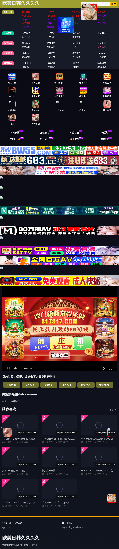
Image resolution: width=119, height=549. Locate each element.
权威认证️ (74, 132)
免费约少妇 (86, 385)
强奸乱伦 (76, 43)
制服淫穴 (26, 43)
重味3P (26, 53)
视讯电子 (44, 139)
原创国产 (26, 37)
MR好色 (76, 67)
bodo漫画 (101, 63)
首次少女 (51, 57)
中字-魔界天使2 (49, 470)
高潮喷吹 (76, 57)
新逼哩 (76, 63)
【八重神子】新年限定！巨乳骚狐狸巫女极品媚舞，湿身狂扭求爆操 (34, 438)
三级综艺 (76, 47)
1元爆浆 (104, 132)
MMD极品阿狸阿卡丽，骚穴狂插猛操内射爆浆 (64, 438)
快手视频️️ (51, 63)
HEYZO (101, 53)
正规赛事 (44, 132)
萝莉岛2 (51, 67)
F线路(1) (11, 385)
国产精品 (26, 33)
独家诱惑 (26, 57)
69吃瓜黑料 (102, 67)
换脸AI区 (51, 47)
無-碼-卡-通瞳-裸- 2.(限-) (13, 470)
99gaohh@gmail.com (72, 527)
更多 (111, 409)
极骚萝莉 (76, 53)
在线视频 (8, 53)
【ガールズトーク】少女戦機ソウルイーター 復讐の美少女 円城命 (34, 502)
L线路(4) (67, 385)
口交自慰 (51, 43)
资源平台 (8, 63)
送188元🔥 (15, 139)
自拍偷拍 (76, 33)
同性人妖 (26, 47)
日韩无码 (51, 37)
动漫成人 (102, 47)
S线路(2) (30, 385)
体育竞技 (15, 132)
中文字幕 (102, 33)
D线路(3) (49, 385)
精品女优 (102, 43)
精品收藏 (8, 43)
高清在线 (8, 33)
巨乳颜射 (102, 57)
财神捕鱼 (104, 139)
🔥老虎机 (74, 139)
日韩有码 (51, 33)
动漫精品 (15, 401)
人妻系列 (51, 53)
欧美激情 (76, 37)
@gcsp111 (7, 527)
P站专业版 (26, 63)
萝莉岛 (26, 67)
